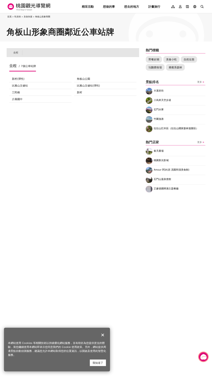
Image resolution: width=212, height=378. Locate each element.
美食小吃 (171, 59)
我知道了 (98, 363)
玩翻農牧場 (155, 67)
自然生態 (189, 59)
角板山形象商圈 (42, 16)
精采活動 (88, 6)
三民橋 (16, 92)
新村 (79, 92)
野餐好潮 (154, 59)
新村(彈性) (18, 78)
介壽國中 (17, 99)
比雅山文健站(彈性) (88, 85)
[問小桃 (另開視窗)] (203, 357)
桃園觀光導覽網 (28, 6)
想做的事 (109, 6)
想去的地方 (131, 6)
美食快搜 (28, 16)
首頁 (9, 16)
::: (6, 16)
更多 (199, 81)
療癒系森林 (175, 67)
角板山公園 (83, 78)
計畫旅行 (154, 6)
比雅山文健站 (20, 85)
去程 (15, 52)
